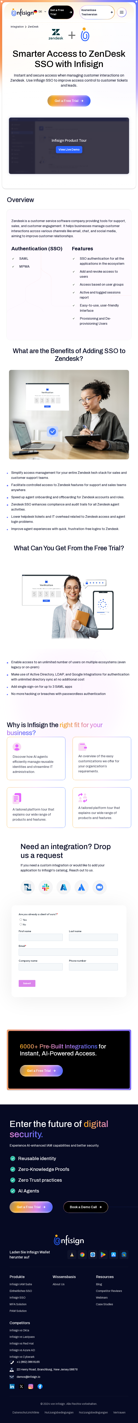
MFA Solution (18, 1304)
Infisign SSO (18, 1297)
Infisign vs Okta (19, 1330)
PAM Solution (18, 1310)
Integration (17, 26)
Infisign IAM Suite (21, 1284)
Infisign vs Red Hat (22, 1343)
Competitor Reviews (109, 1290)
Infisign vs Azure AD (22, 1350)
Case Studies (104, 1304)
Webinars (102, 1297)
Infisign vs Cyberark (22, 1356)
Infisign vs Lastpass (22, 1336)
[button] (39, 12)
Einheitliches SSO (21, 1290)
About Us (59, 1284)
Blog (99, 1284)
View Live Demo (69, 149)
